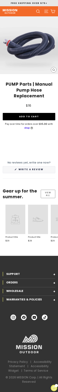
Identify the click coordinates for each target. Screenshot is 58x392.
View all (48, 194)
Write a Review (36, 170)
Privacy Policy (18, 362)
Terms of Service (36, 371)
